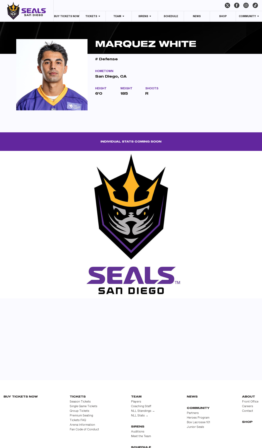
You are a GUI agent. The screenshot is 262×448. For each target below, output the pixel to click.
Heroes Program (198, 417)
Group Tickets (79, 411)
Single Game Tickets (83, 406)
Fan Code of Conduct (84, 429)
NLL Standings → (143, 411)
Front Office (250, 401)
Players (136, 401)
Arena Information (82, 424)
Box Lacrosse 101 (198, 422)
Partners (193, 413)
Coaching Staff (141, 406)
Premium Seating (81, 415)
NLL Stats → (139, 415)
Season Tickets (80, 401)
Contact (247, 411)
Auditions (137, 431)
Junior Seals (195, 427)
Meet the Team (141, 436)
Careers (247, 406)
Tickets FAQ (78, 420)
